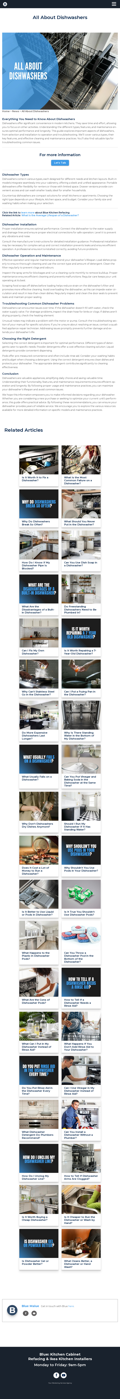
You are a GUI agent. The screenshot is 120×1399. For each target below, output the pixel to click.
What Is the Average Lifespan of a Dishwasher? (50, 215)
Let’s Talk (60, 162)
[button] (114, 4)
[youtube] (34, 1313)
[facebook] (26, 1313)
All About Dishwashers (35, 111)
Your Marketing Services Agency (60, 1383)
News (15, 111)
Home (6, 111)
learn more (28, 212)
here (71, 1306)
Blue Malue (30, 1306)
